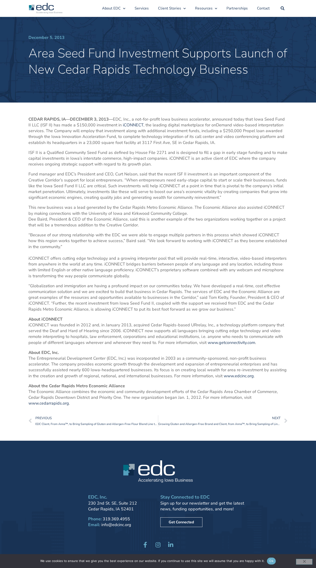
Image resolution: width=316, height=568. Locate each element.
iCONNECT (133, 125)
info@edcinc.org (116, 524)
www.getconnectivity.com (231, 342)
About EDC (111, 8)
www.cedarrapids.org (48, 403)
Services (142, 8)
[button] (282, 8)
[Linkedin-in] (171, 544)
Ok (271, 561)
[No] (304, 562)
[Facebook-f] (145, 544)
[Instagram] (158, 544)
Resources (204, 8)
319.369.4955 (116, 519)
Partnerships (237, 8)
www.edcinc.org (239, 376)
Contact (263, 8)
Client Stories (169, 8)
